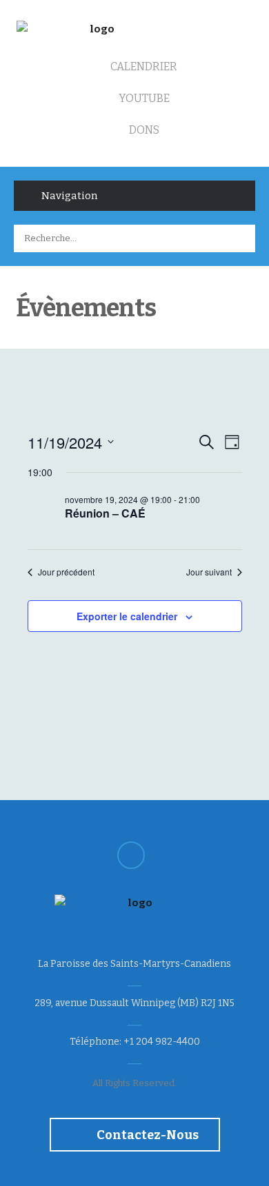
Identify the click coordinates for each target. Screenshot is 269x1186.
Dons (143, 129)
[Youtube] (131, 855)
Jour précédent (66, 571)
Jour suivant (209, 571)
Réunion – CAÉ (105, 513)
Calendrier (142, 66)
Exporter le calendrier (127, 616)
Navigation (69, 196)
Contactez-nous (146, 1135)
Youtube (143, 98)
